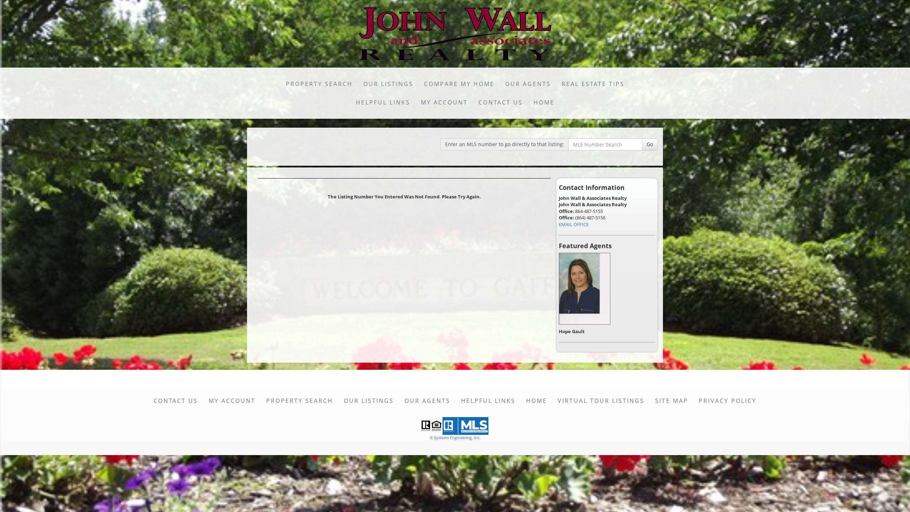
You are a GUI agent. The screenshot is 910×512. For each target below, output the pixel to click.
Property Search (319, 84)
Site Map (671, 401)
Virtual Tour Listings (601, 401)
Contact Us (500, 102)
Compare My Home (459, 84)
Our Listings (388, 84)
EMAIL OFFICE (574, 224)
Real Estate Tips (593, 84)
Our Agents (528, 84)
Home (544, 102)
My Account (444, 102)
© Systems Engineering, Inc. (455, 437)
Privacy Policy (727, 401)
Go (650, 144)
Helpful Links (383, 102)
